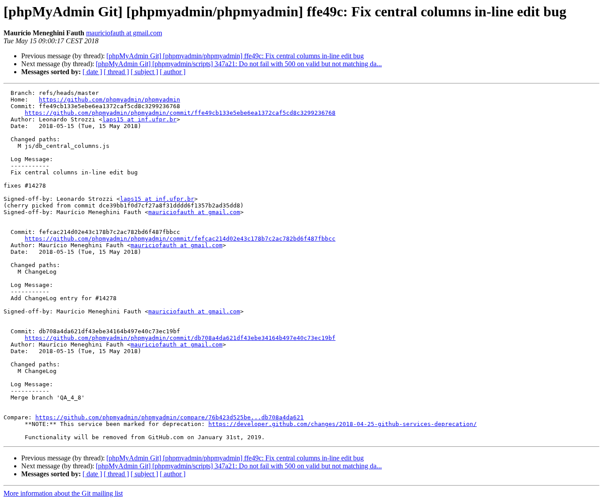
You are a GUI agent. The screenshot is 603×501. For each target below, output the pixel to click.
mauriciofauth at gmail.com (124, 33)
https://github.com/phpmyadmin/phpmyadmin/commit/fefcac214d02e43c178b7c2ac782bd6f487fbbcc (180, 238)
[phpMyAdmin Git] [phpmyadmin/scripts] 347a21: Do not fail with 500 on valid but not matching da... (239, 64)
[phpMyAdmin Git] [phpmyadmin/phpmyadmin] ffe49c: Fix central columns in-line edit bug (235, 56)
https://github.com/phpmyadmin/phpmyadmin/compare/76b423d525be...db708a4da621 (169, 417)
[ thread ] (116, 71)
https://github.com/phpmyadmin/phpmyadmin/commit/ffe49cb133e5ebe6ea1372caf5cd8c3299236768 (180, 112)
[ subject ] (144, 71)
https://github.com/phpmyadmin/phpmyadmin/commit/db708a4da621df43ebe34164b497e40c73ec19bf (180, 338)
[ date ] (92, 71)
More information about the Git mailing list (63, 493)
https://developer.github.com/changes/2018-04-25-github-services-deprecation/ (342, 424)
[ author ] (172, 71)
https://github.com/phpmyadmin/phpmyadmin (109, 99)
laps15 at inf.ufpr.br (139, 119)
